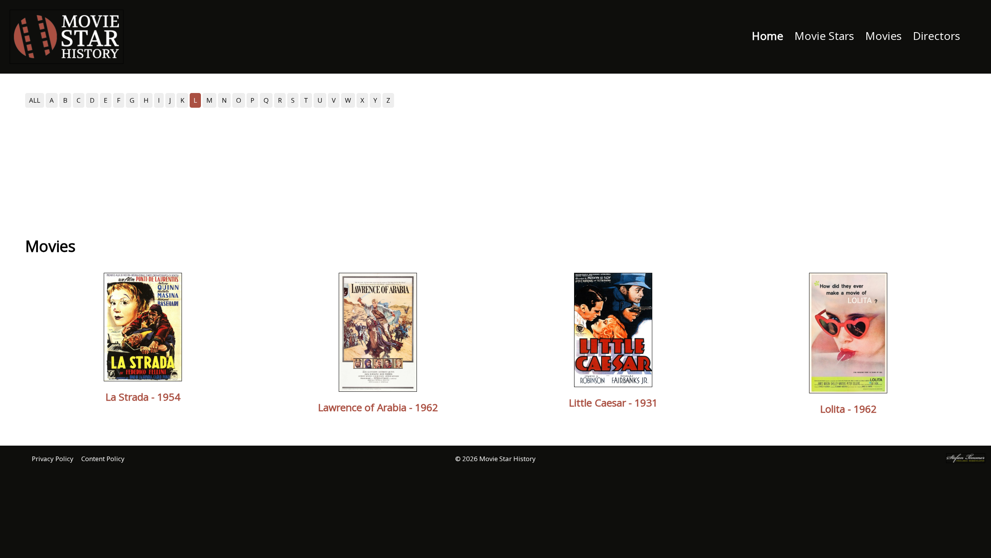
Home (767, 35)
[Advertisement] (495, 168)
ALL (34, 100)
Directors (936, 35)
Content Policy (103, 458)
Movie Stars (824, 35)
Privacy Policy (53, 458)
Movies (883, 35)
